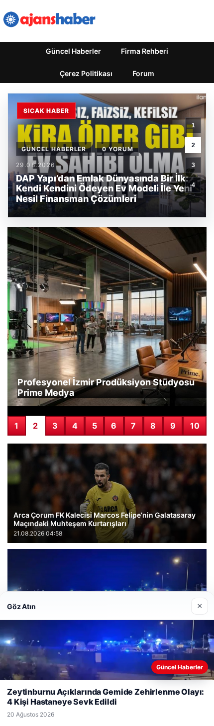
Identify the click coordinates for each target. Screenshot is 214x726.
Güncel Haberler (73, 51)
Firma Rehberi (144, 51)
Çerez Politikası (86, 73)
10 (195, 426)
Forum (143, 73)
